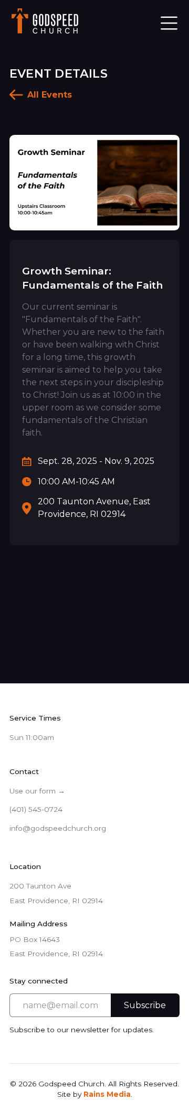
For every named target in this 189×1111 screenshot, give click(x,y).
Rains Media (107, 1094)
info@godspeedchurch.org (57, 828)
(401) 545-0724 (35, 809)
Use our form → (37, 791)
